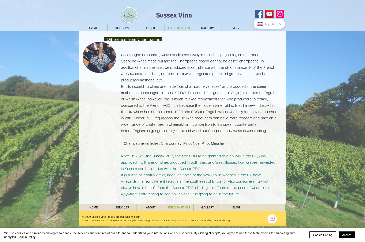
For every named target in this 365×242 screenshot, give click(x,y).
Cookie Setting (322, 235)
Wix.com (135, 216)
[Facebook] (259, 14)
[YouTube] (269, 14)
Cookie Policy (26, 237)
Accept (346, 235)
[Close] (359, 235)
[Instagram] (280, 14)
